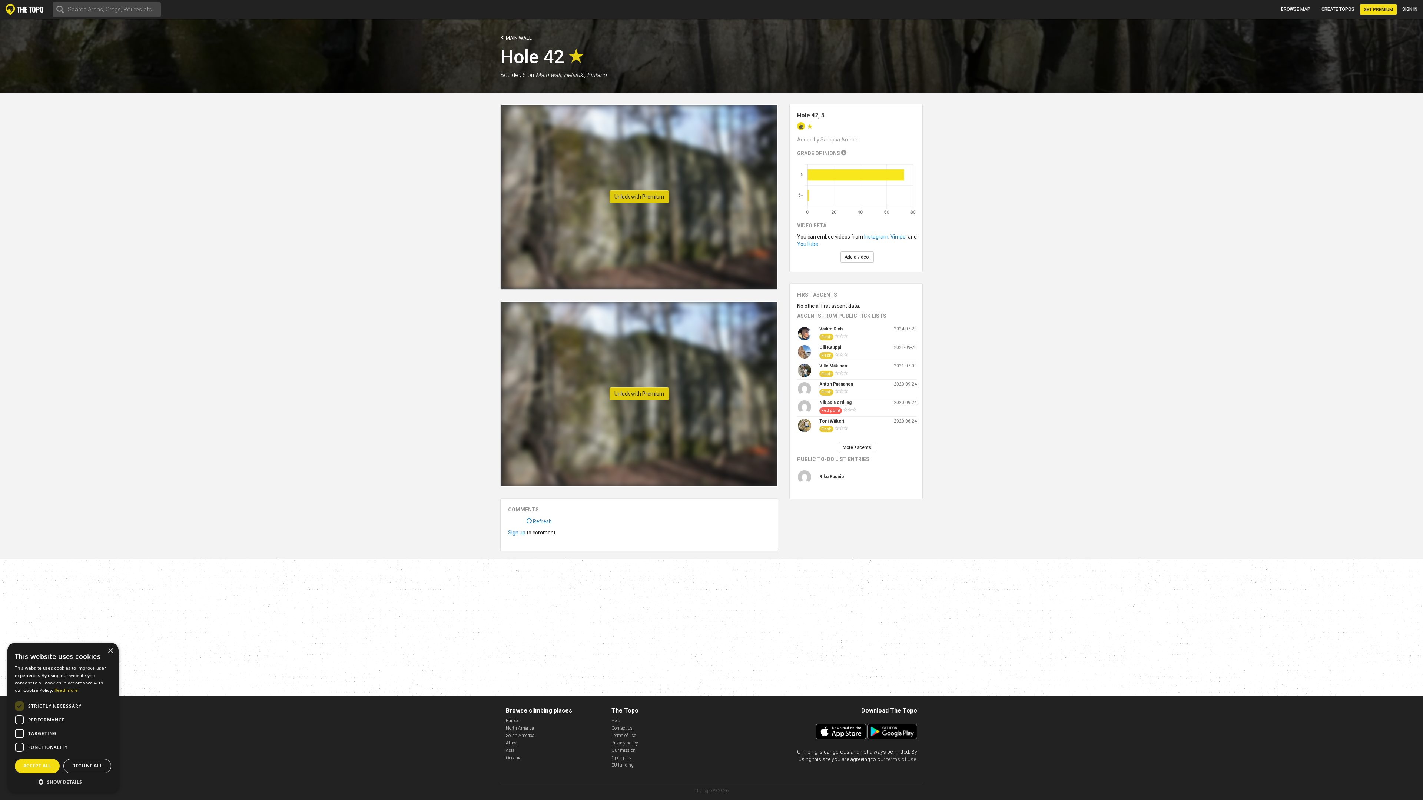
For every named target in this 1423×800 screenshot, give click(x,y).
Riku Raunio (831, 476)
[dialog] (63, 718)
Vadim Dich (831, 328)
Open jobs (621, 757)
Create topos (1337, 9)
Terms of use (623, 735)
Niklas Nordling (835, 402)
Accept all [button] (37, 766)
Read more (66, 690)
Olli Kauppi (830, 347)
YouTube (807, 244)
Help (615, 720)
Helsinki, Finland (585, 75)
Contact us (622, 728)
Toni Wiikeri (831, 421)
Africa (511, 743)
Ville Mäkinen (833, 366)
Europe (512, 720)
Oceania (513, 757)
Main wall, (548, 75)
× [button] (110, 651)
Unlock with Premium (639, 197)
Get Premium (1378, 9)
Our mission (623, 750)
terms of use (901, 759)
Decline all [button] (87, 766)
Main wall (518, 38)
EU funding (622, 765)
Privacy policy (624, 743)
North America (520, 728)
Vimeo (898, 237)
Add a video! (857, 257)
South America (520, 735)
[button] (63, 781)
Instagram (876, 237)
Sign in (1409, 9)
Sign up (516, 533)
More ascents (857, 447)
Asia (510, 750)
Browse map (1295, 9)
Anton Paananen (836, 384)
